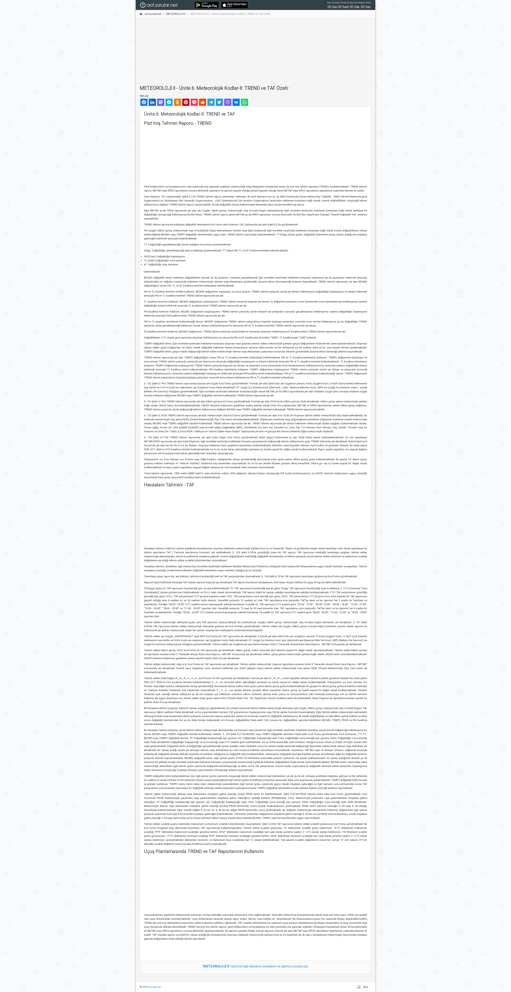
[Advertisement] (255, 49)
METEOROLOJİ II (175, 13)
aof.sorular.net (152, 13)
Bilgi (365, 986)
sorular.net (155, 986)
